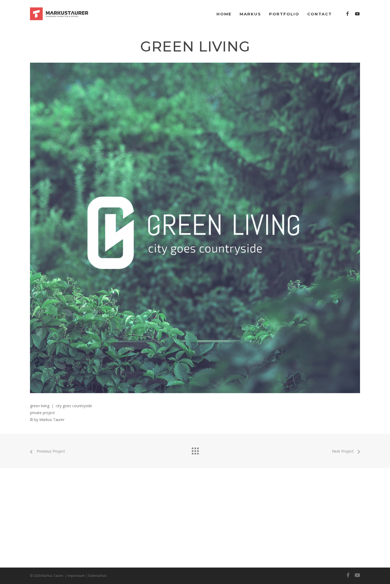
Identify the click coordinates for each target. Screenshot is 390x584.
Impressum (76, 575)
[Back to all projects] (195, 449)
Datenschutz (97, 575)
